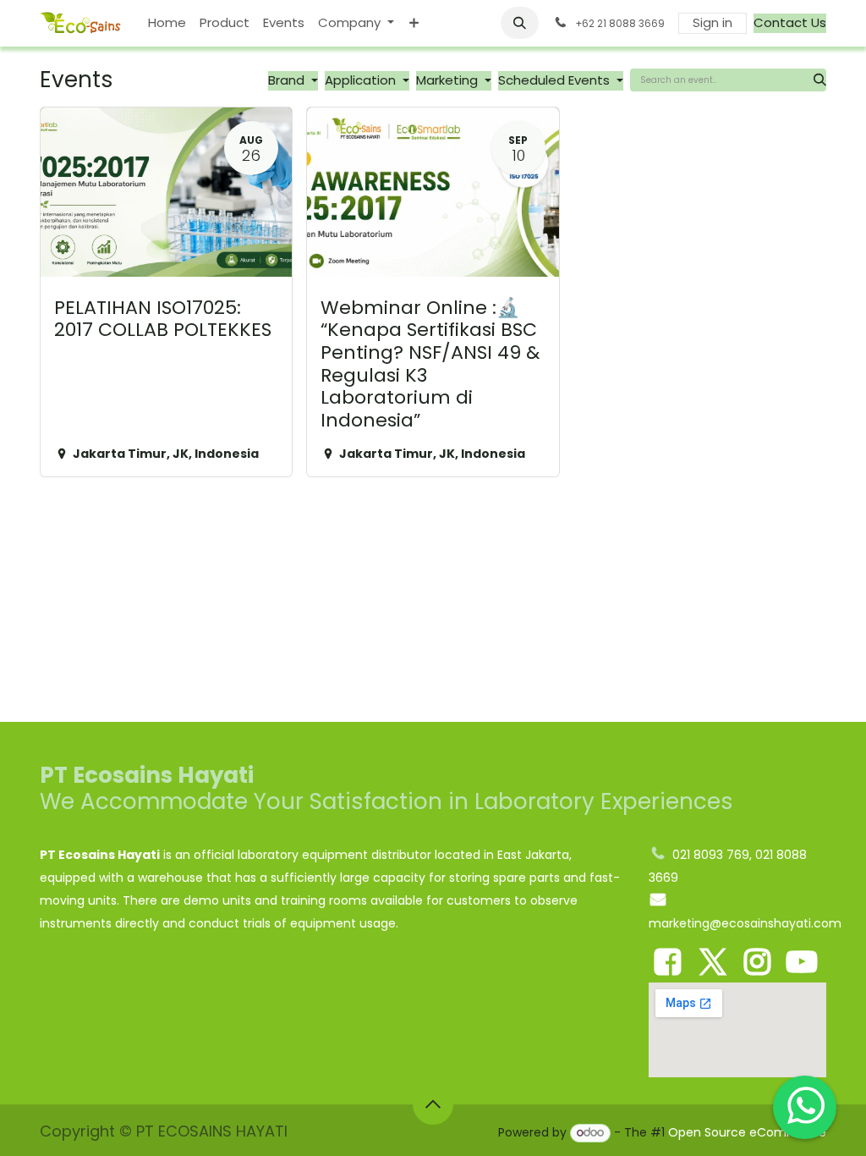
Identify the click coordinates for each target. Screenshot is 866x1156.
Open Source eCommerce (747, 1132)
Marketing (448, 80)
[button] (520, 23)
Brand (288, 80)
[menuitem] (167, 23)
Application (362, 80)
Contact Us (790, 22)
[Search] (820, 80)
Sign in (712, 22)
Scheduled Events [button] (555, 80)
